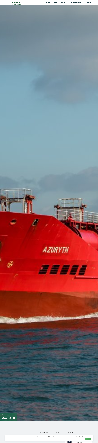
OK (88, 439)
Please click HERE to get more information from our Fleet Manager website (59, 432)
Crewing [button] (62, 2)
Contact (88, 2)
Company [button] (48, 2)
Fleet (55, 2)
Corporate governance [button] (76, 2)
